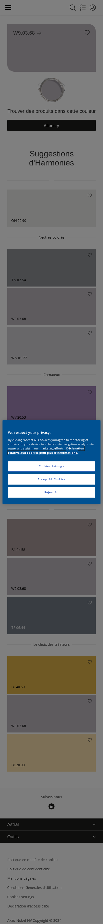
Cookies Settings (51, 466)
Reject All (51, 492)
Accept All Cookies (51, 479)
